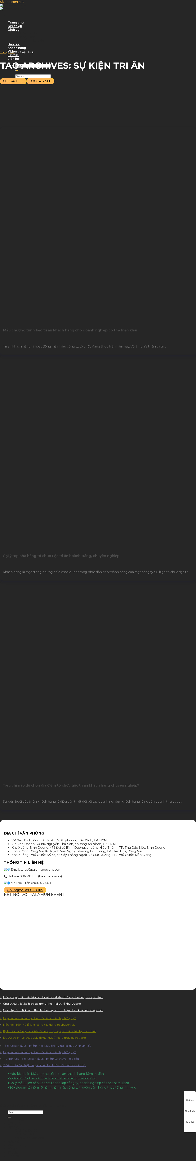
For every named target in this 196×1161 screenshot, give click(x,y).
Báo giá (14, 44)
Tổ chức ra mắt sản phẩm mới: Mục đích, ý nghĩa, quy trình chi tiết (47, 1045)
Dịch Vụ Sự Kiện (27, 33)
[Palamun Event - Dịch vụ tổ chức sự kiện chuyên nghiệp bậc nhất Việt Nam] (13, 7)
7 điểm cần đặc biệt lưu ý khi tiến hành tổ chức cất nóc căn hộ (44, 1065)
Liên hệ (13, 59)
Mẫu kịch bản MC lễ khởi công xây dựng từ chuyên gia (39, 1024)
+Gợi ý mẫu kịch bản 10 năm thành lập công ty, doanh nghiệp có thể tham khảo (68, 1083)
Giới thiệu (15, 26)
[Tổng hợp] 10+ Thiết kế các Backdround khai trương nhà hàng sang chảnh (53, 997)
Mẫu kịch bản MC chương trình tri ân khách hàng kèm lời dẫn (56, 1074)
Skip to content (12, 2)
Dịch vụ (14, 30)
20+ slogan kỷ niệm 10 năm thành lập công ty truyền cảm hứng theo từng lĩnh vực (72, 1087)
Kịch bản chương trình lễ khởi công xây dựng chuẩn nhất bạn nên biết (49, 1031)
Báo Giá (190, 1122)
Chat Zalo (190, 1111)
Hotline (190, 1100)
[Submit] (9, 1117)
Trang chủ (16, 22)
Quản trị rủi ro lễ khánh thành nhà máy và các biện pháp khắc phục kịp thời (53, 1010)
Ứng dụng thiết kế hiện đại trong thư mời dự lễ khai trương (42, 1003)
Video (12, 1149)
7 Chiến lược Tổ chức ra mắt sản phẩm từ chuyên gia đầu (41, 1058)
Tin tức (13, 55)
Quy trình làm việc (29, 40)
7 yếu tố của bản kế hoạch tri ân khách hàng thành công (52, 1078)
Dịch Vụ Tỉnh (25, 37)
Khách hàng (17, 48)
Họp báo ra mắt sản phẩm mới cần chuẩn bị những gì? (39, 1018)
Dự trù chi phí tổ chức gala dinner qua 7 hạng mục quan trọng (44, 1037)
